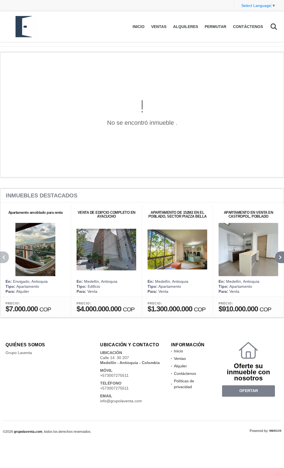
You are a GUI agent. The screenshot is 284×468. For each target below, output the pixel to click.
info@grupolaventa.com (121, 401)
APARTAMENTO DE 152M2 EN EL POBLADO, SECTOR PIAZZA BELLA (177, 214)
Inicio (138, 26)
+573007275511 (114, 375)
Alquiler (180, 366)
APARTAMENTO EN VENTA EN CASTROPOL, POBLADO (248, 214)
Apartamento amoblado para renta (35, 212)
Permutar (215, 26)
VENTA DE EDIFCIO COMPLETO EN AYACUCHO (106, 214)
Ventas (158, 26)
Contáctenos (248, 26)
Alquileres (185, 26)
